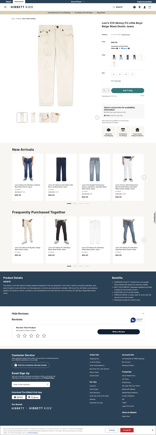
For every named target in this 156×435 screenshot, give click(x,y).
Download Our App (96, 403)
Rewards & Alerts (128, 365)
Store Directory (95, 392)
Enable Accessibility (144, 2)
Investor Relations (128, 396)
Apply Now (126, 416)
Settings (112, 430)
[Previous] (14, 117)
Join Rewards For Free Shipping (59, 12)
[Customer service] (134, 7)
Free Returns (105, 96)
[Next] (97, 117)
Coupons (93, 386)
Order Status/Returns (97, 365)
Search (119, 7)
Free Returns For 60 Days (84, 12)
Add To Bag (127, 90)
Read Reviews (126, 34)
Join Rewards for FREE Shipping (133, 359)
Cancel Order (94, 375)
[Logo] (20, 7)
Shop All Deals (76, 2)
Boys (13, 18)
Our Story (125, 379)
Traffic (124, 403)
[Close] (152, 430)
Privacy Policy (49, 378)
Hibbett (8, 1)
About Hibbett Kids (128, 375)
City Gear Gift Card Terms (131, 386)
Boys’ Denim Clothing (28, 18)
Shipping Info (94, 359)
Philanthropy (126, 382)
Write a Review (118, 332)
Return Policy (94, 372)
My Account (126, 362)
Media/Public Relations (130, 392)
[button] (154, 217)
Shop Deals (101, 12)
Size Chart (118, 81)
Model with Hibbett (128, 389)
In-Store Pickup (95, 362)
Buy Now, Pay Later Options (99, 369)
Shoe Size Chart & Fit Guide (99, 396)
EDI (123, 399)
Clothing (18, 18)
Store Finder (94, 389)
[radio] (114, 57)
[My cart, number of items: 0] (150, 7)
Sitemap (92, 399)
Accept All (127, 430)
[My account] (145, 7)
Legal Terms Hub (128, 406)
